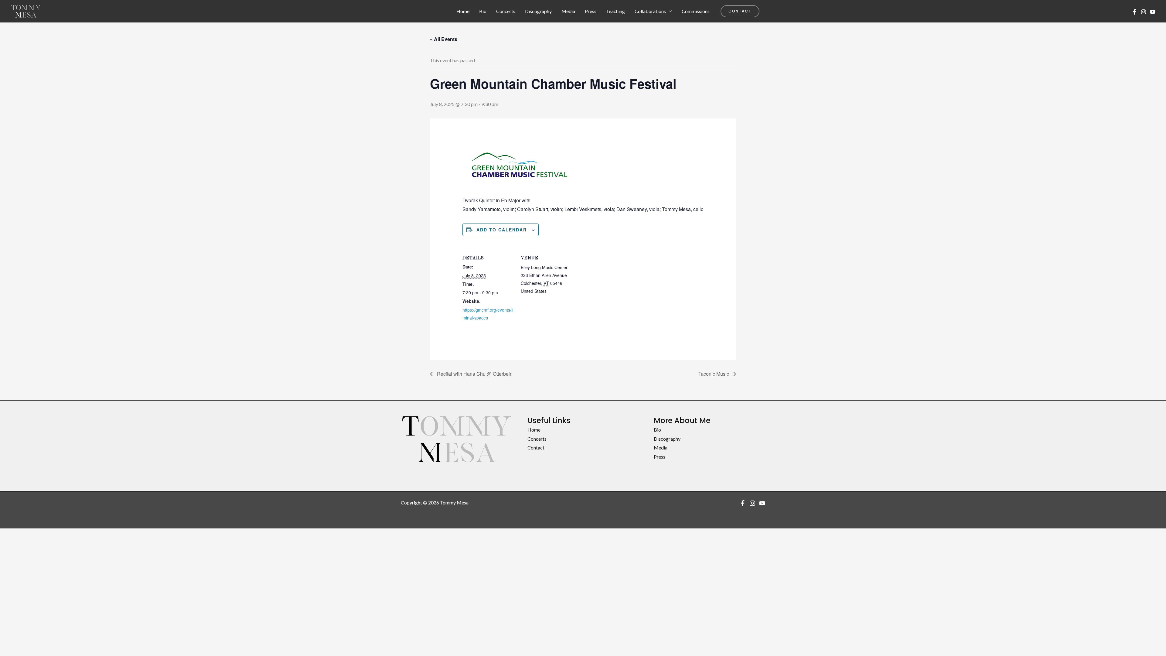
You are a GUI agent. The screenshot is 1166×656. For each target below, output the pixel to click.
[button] (740, 11)
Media (568, 11)
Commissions (696, 11)
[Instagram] (1143, 12)
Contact (535, 447)
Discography (538, 11)
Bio (482, 11)
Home (462, 11)
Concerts (505, 11)
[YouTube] (1152, 12)
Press (590, 11)
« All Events (443, 39)
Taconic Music (714, 373)
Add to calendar (501, 230)
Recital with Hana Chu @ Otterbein (474, 373)
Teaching (615, 11)
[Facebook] (1134, 12)
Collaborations (650, 11)
